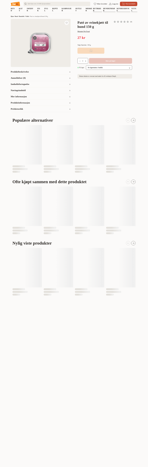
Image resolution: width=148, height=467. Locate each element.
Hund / (17, 16)
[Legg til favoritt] (66, 23)
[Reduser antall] (79, 61)
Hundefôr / (22, 16)
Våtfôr (27, 16)
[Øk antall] (86, 61)
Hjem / (13, 16)
